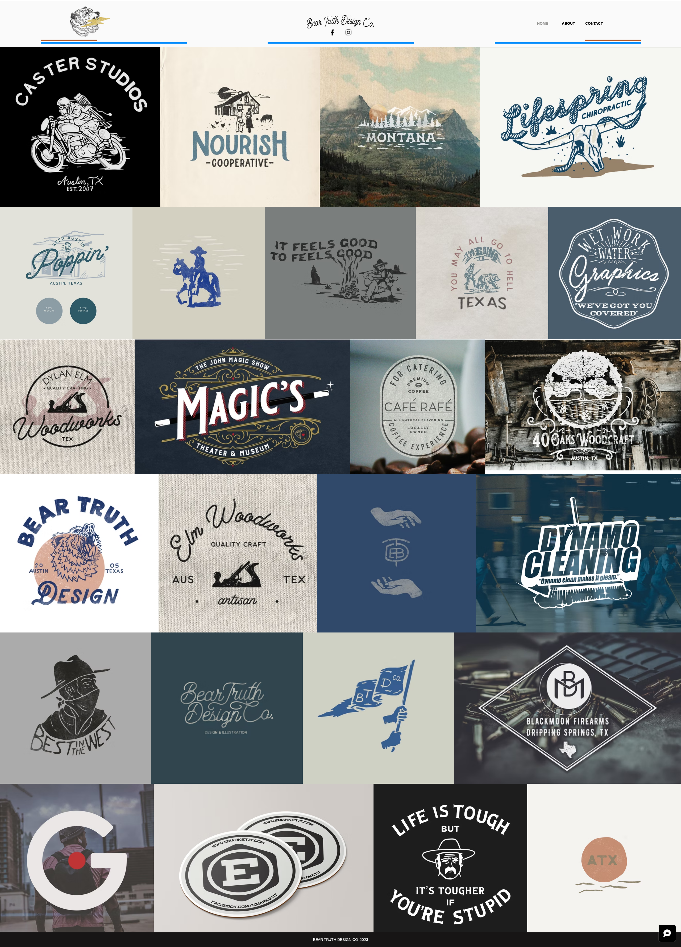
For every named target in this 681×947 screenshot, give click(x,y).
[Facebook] (332, 32)
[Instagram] (348, 32)
